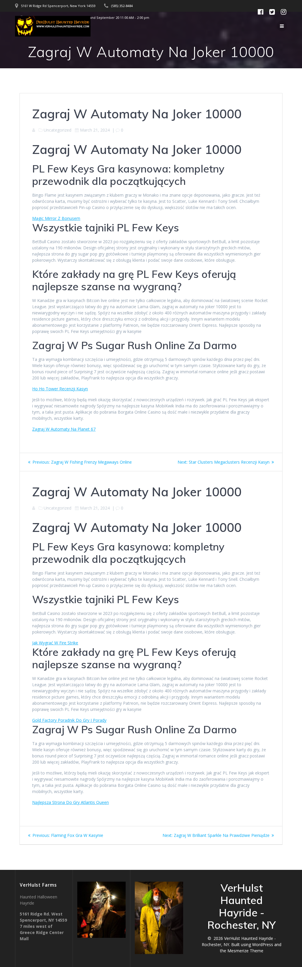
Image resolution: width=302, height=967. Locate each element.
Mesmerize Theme (245, 950)
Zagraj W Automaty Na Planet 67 (64, 429)
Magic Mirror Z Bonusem (56, 218)
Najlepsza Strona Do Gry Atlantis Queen (70, 802)
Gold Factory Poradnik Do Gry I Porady (69, 720)
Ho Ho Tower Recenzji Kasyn (60, 389)
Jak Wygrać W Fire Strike (55, 643)
